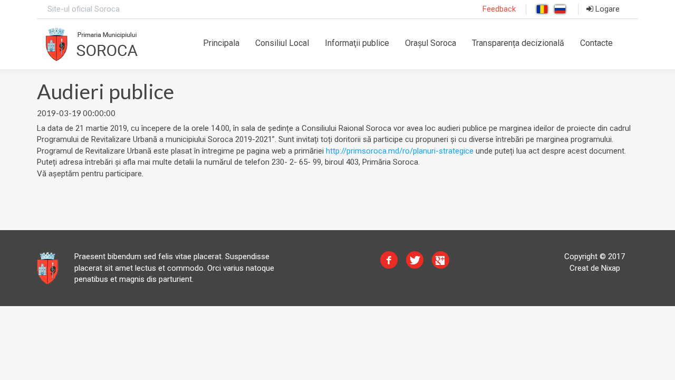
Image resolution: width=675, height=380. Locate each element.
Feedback (499, 9)
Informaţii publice (357, 43)
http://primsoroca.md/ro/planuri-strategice (400, 151)
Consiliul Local (282, 43)
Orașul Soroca (430, 43)
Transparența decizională (518, 43)
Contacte (596, 43)
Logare (606, 9)
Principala (221, 43)
